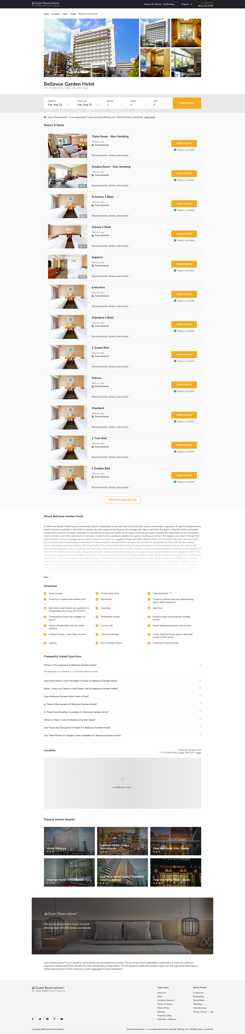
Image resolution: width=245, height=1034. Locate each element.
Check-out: (82, 101)
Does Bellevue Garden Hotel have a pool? (66, 696)
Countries (56, 14)
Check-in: (52, 101)
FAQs (159, 996)
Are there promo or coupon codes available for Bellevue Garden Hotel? (82, 735)
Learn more (149, 117)
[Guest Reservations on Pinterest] (54, 1019)
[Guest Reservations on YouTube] (60, 1019)
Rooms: (110, 101)
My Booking (169, 4)
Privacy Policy (163, 1008)
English (185, 4)
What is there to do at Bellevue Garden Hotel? (70, 719)
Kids (155, 101)
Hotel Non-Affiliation (166, 1019)
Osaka (73, 14)
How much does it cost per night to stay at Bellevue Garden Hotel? (81, 680)
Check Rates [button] (184, 143)
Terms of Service (165, 1004)
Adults (133, 101)
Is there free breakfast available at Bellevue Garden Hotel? (76, 712)
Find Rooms (187, 103)
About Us (161, 992)
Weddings (197, 1004)
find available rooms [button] (123, 499)
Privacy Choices (200, 1011)
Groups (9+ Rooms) (153, 4)
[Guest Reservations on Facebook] (34, 1019)
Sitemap (161, 1011)
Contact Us (198, 992)
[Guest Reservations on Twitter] (40, 1019)
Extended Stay (199, 1008)
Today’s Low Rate (185, 149)
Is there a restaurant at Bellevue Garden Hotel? (70, 704)
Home (46, 14)
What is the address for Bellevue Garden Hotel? (70, 665)
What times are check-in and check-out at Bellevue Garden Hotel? (81, 688)
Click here (97, 969)
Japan (65, 14)
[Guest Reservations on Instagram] (47, 1019)
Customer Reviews (165, 1000)
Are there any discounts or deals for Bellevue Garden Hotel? (77, 727)
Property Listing (164, 1015)
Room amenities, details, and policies (110, 155)
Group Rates (199, 1000)
